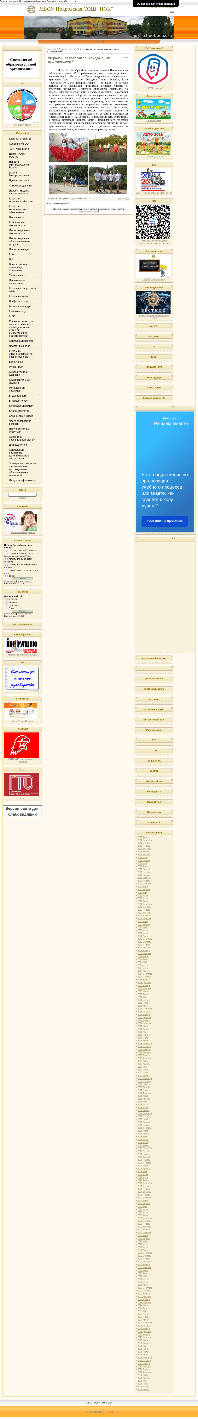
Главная (98, 41)
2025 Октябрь (144, 1360)
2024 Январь (144, 1299)
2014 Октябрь (144, 977)
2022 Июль (143, 1247)
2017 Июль (143, 1072)
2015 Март (143, 991)
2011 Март (143, 857)
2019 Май (142, 1136)
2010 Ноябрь (144, 846)
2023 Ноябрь (144, 1293)
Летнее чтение (154, 120)
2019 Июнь (143, 1139)
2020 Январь (144, 1160)
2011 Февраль (144, 854)
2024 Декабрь (144, 1331)
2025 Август (143, 1354)
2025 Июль (143, 1352)
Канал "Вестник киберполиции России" (154, 316)
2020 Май (142, 1171)
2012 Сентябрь (145, 904)
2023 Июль (143, 1282)
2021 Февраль (144, 1197)
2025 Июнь (143, 1349)
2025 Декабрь (144, 1366)
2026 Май (142, 1381)
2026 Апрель (144, 1378)
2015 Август (143, 1006)
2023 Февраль (144, 1267)
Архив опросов (24, 581)
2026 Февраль (144, 1372)
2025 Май (142, 1346)
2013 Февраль (144, 918)
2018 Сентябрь (145, 1113)
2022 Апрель (144, 1238)
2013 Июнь (143, 930)
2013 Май (142, 927)
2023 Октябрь (144, 1291)
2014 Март (143, 956)
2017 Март (143, 1061)
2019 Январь (144, 1125)
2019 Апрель (144, 1134)
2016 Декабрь (144, 1052)
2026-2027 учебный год (154, 279)
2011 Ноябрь (144, 875)
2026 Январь (144, 1369)
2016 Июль (143, 1038)
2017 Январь (144, 1055)
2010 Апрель (144, 837)
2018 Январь (144, 1090)
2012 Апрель (144, 889)
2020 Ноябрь (144, 1189)
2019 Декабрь (144, 1157)
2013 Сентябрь (145, 939)
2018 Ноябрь (144, 1119)
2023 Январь (144, 1264)
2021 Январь (144, 1195)
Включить (51, 1)
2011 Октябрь (144, 872)
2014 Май (142, 962)
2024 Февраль (144, 1302)
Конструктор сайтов (95, 1412)
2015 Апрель (144, 994)
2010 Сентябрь (145, 840)
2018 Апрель (144, 1099)
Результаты (10, 581)
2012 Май (142, 892)
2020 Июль (143, 1177)
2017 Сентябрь (145, 1078)
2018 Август (143, 1110)
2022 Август (143, 1250)
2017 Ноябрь (144, 1084)
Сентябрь (68, 49)
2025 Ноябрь (144, 1363)
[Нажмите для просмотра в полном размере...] (68, 161)
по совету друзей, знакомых (23, 550)
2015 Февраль (144, 988)
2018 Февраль (144, 1093)
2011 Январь (144, 852)
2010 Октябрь (144, 843)
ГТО (22, 798)
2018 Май (142, 1102)
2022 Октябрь (144, 1256)
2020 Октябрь (144, 1186)
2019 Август (143, 1145)
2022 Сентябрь (145, 1253)
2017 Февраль (144, 1058)
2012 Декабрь (144, 913)
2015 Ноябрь (144, 1014)
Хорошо (13, 602)
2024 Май (142, 1311)
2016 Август (143, 1040)
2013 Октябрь (144, 942)
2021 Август (143, 1215)
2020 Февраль (144, 1163)
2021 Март (143, 1200)
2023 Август (143, 1285)
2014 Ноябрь (144, 979)
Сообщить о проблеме (165, 521)
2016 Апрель (144, 1029)
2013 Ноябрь (144, 945)
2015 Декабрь (144, 1017)
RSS (172, 11)
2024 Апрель (144, 1308)
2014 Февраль (144, 953)
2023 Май (142, 1276)
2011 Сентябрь (145, 869)
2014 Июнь (143, 965)
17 (76, 49)
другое (12, 576)
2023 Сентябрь (145, 1288)
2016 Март (143, 1026)
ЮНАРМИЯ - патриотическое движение (22, 760)
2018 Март (143, 1096)
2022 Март (143, 1235)
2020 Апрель (144, 1168)
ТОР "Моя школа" (154, 88)
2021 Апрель (144, 1203)
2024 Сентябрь (145, 1323)
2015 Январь (144, 985)
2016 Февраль (144, 1023)
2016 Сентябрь (145, 1043)
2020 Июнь (143, 1174)
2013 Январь (144, 915)
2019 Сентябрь (145, 1148)
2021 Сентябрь (145, 1218)
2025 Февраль (144, 1337)
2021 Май (142, 1206)
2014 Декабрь (144, 982)
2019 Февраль (144, 1128)
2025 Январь (144, 1334)
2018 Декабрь (144, 1122)
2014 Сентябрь (145, 974)
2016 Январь (144, 1020)
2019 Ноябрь (144, 1154)
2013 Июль (143, 933)
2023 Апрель (144, 1273)
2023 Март (143, 1270)
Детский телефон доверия (22, 532)
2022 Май (142, 1241)
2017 (59, 49)
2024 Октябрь (144, 1325)
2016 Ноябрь (144, 1049)
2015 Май (142, 997)
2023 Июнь (143, 1279)
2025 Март (143, 1340)
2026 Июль (143, 1386)
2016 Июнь (143, 1035)
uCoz (110, 1412)
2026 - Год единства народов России (154, 193)
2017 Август (143, 1075)
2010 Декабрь (144, 849)
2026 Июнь (143, 1384)
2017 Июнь (143, 1070)
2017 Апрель (144, 1064)
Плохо (12, 608)
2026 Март (143, 1375)
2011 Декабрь (144, 878)
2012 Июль (143, 898)
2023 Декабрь (144, 1296)
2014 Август (143, 971)
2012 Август (143, 901)
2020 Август (143, 1180)
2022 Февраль (144, 1232)
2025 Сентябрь (145, 1357)
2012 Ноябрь (144, 910)
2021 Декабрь (144, 1227)
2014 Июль (143, 968)
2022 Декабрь (144, 1261)
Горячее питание (22, 125)
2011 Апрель (144, 860)
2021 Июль (143, 1212)
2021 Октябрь (144, 1221)
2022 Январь (144, 1229)
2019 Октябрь (144, 1151)
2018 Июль (143, 1107)
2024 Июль (143, 1317)
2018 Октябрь (144, 1116)
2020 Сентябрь (145, 1183)
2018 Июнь (143, 1104)
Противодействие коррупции (22, 655)
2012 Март (143, 886)
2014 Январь (144, 950)
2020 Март (143, 1166)
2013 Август (143, 936)
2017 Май (142, 1067)
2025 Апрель (144, 1343)
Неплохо (13, 605)
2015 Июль (143, 1003)
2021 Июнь (143, 1209)
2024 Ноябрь (144, 1328)
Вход (95, 211)
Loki (72, 198)
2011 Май (142, 863)
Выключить (40, 1)
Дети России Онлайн (22, 721)
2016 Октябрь (144, 1046)
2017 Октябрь (144, 1081)
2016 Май (142, 1032)
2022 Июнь (143, 1244)
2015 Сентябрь (145, 1009)
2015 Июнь (143, 1000)
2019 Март (143, 1131)
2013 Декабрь (144, 947)
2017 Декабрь (144, 1087)
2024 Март (143, 1305)
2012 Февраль (144, 883)
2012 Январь (144, 881)
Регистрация (85, 211)
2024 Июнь (143, 1314)
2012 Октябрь (144, 907)
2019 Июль (143, 1142)
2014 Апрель (144, 959)
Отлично (13, 599)
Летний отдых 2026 (154, 156)
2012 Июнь (143, 895)
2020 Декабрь (144, 1192)
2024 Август (143, 1320)
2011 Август (143, 866)
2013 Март (143, 921)
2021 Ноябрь (144, 1224)
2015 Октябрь (144, 1011)
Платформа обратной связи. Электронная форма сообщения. (154, 242)
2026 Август (143, 1389)
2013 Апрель (144, 924)
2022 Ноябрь (144, 1259)
